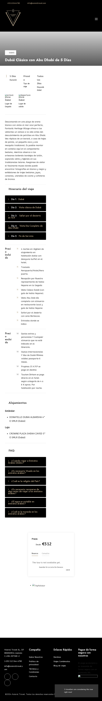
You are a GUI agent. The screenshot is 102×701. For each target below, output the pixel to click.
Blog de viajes (59, 666)
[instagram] (97, 3)
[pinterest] (93, 3)
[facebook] (89, 3)
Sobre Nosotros (36, 657)
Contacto (33, 676)
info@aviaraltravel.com (36, 3)
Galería (11, 53)
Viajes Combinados (61, 661)
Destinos (57, 657)
